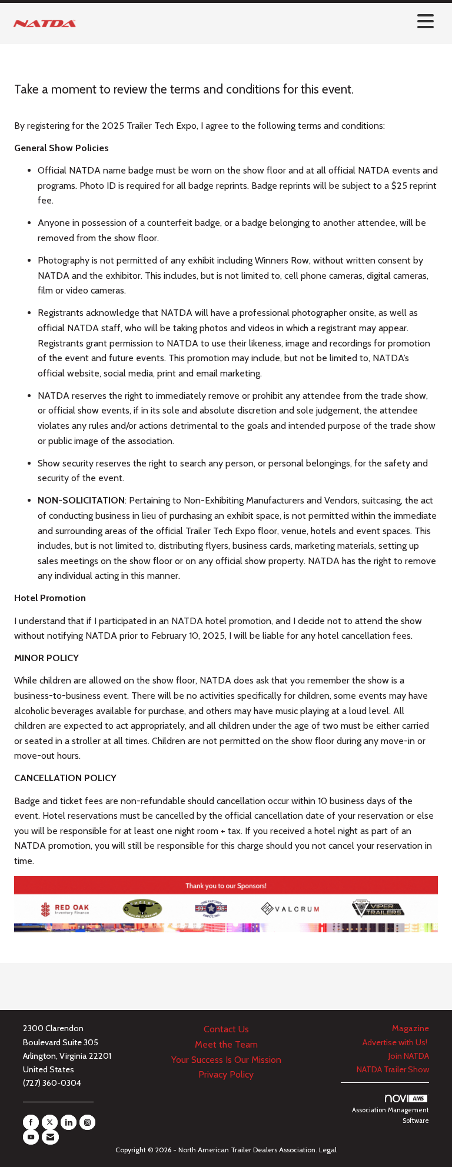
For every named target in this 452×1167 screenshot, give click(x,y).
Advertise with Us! (396, 1042)
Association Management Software (390, 1115)
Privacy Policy (226, 1074)
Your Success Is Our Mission (226, 1059)
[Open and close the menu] (260, 21)
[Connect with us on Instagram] (87, 1122)
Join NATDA (408, 1056)
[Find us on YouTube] (31, 1137)
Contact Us (226, 1029)
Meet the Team (226, 1044)
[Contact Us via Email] (50, 1137)
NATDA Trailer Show (393, 1069)
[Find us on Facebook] (31, 1122)
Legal (328, 1149)
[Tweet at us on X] (50, 1122)
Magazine (410, 1028)
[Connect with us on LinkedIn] (69, 1122)
